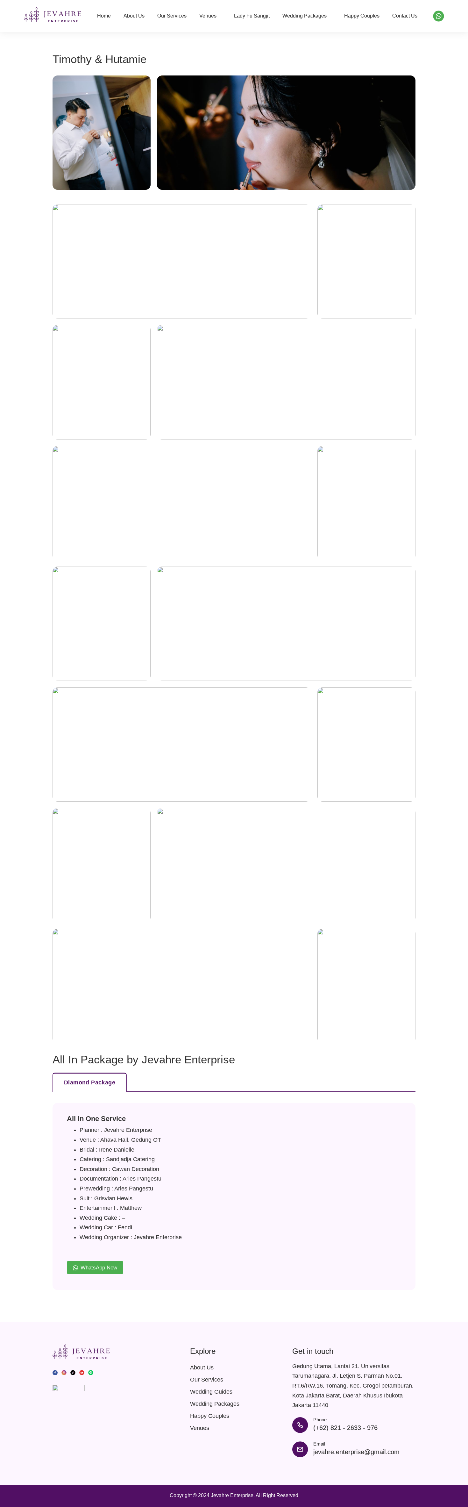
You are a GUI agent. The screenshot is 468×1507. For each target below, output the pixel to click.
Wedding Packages (304, 15)
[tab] (90, 1082)
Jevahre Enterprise (232, 1495)
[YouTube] (81, 1372)
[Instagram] (64, 1372)
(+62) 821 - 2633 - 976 (345, 1427)
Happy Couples (361, 15)
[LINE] (90, 1372)
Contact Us (404, 15)
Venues (207, 15)
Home (104, 15)
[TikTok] (72, 1372)
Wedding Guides (211, 1392)
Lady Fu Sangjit (252, 15)
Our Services (172, 15)
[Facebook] (55, 1372)
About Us (134, 15)
